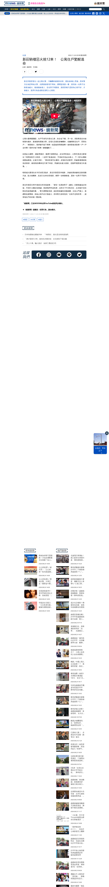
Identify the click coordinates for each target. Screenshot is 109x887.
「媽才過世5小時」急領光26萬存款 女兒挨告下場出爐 (46, 239)
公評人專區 (74, 13)
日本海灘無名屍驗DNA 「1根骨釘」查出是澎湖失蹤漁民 (46, 234)
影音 (6, 9)
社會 (49, 9)
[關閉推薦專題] (107, 433)
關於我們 (88, 13)
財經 (43, 9)
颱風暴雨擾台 (25, 9)
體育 (59, 9)
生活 (54, 9)
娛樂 (64, 9)
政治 (33, 9)
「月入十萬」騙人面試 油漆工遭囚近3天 (40, 243)
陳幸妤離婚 (14, 9)
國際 (38, 9)
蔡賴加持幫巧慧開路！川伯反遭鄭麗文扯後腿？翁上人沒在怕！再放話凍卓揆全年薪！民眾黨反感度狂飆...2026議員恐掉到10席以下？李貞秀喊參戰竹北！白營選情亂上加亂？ (39, 13)
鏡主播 (81, 13)
